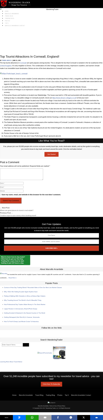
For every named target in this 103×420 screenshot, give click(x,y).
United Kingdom (6, 66)
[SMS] (19, 417)
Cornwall (23, 63)
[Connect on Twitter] (44, 333)
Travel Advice (6, 60)
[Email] (45, 417)
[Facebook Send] (70, 417)
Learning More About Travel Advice (11, 362)
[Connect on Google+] (58, 333)
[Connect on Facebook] (49, 333)
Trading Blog (9, 18)
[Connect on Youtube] (54, 333)
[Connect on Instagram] (40, 333)
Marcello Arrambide (12, 14)
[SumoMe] (96, 417)
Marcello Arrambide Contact (15, 25)
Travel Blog (9, 16)
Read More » (13, 278)
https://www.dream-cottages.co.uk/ (64, 98)
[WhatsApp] (32, 417)
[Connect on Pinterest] (63, 333)
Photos (7, 21)
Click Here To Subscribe (51, 384)
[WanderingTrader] (51, 4)
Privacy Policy (61, 406)
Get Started (51, 154)
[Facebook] (58, 417)
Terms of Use (53, 406)
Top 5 (6, 23)
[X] (83, 417)
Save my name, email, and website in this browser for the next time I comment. (31, 195)
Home (6, 11)
